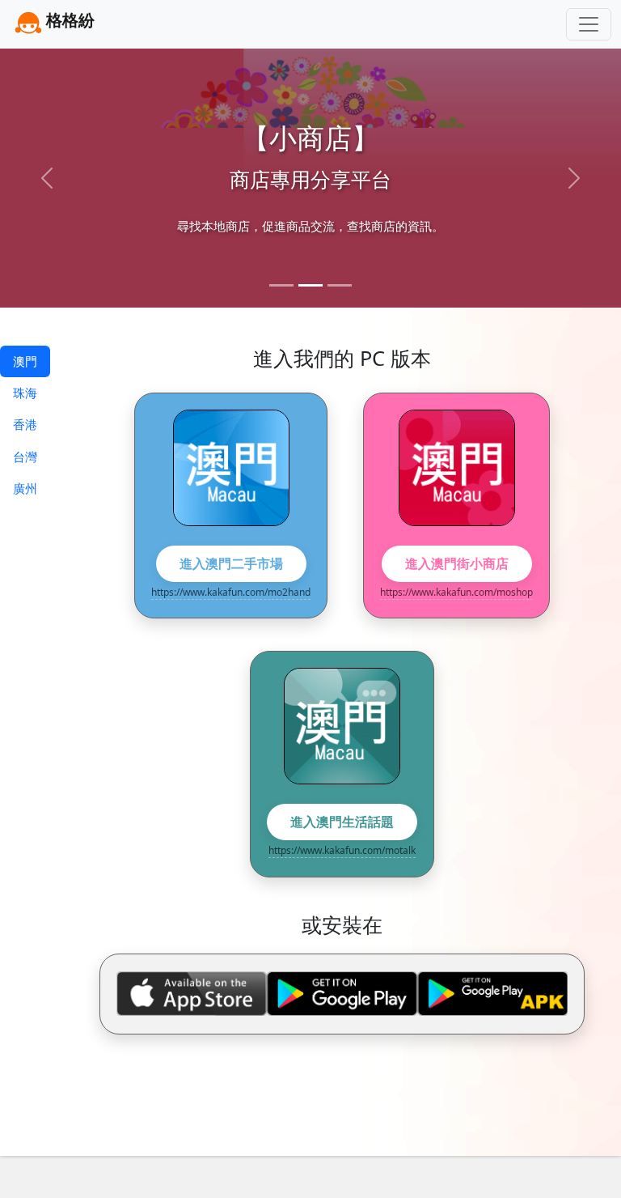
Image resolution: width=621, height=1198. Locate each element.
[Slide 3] (339, 285)
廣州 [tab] (25, 488)
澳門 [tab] (25, 361)
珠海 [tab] (25, 392)
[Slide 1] (281, 285)
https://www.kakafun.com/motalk (342, 850)
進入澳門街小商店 (457, 563)
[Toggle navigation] (588, 24)
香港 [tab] (25, 424)
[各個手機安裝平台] (342, 993)
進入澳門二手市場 (231, 563)
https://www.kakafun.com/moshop (456, 592)
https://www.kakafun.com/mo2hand (230, 592)
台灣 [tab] (25, 456)
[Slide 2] (310, 285)
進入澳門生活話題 (342, 822)
